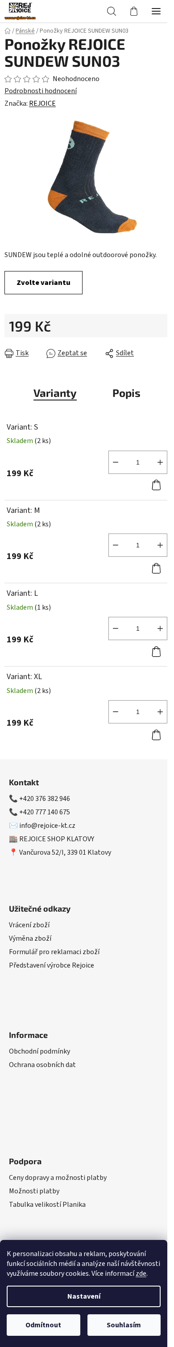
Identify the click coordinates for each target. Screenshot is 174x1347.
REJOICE (42, 103)
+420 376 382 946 (44, 799)
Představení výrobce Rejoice (51, 965)
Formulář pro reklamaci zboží (54, 952)
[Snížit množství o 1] (115, 462)
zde (141, 1273)
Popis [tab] (126, 392)
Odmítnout (43, 1325)
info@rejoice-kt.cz (47, 826)
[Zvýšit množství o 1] (160, 462)
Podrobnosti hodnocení (40, 91)
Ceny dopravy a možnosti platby (58, 1178)
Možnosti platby (34, 1191)
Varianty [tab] (55, 392)
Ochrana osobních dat (42, 1065)
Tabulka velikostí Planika (47, 1204)
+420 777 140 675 (44, 812)
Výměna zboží (30, 938)
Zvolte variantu (43, 283)
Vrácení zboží (29, 925)
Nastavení (83, 1296)
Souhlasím (124, 1325)
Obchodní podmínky (39, 1051)
